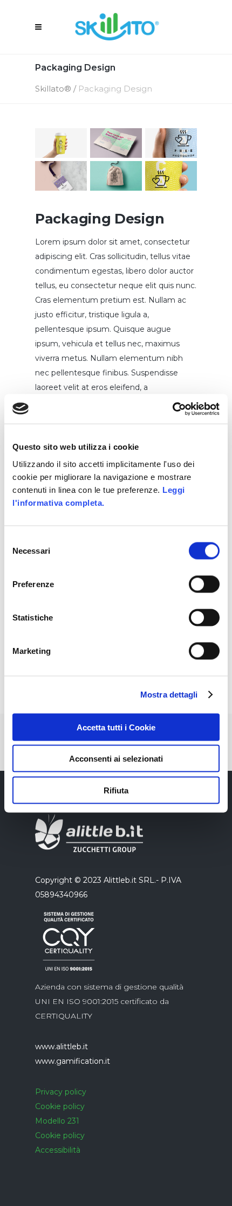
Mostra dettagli (169, 694)
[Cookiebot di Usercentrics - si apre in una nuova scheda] (172, 409)
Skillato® (53, 89)
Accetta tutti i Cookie (116, 726)
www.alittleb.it (61, 1046)
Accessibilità (57, 1150)
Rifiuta (116, 789)
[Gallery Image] (61, 143)
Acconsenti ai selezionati (116, 758)
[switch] (204, 583)
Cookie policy (60, 1106)
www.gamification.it (72, 1061)
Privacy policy (60, 1092)
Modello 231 (57, 1121)
